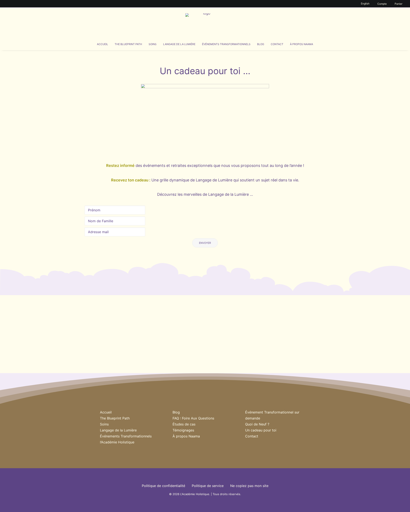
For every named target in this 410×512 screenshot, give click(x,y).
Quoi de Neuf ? (257, 424)
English (365, 3)
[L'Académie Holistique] (205, 22)
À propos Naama (301, 44)
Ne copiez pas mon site (249, 486)
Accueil (102, 44)
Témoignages (183, 430)
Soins (153, 44)
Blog (260, 44)
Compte (382, 3)
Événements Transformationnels (226, 44)
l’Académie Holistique (117, 442)
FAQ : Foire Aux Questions (193, 418)
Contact (277, 44)
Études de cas (184, 424)
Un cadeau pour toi (260, 430)
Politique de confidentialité (163, 486)
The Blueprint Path (128, 44)
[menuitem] (366, 3)
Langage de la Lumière (179, 44)
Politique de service (208, 486)
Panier (398, 3)
